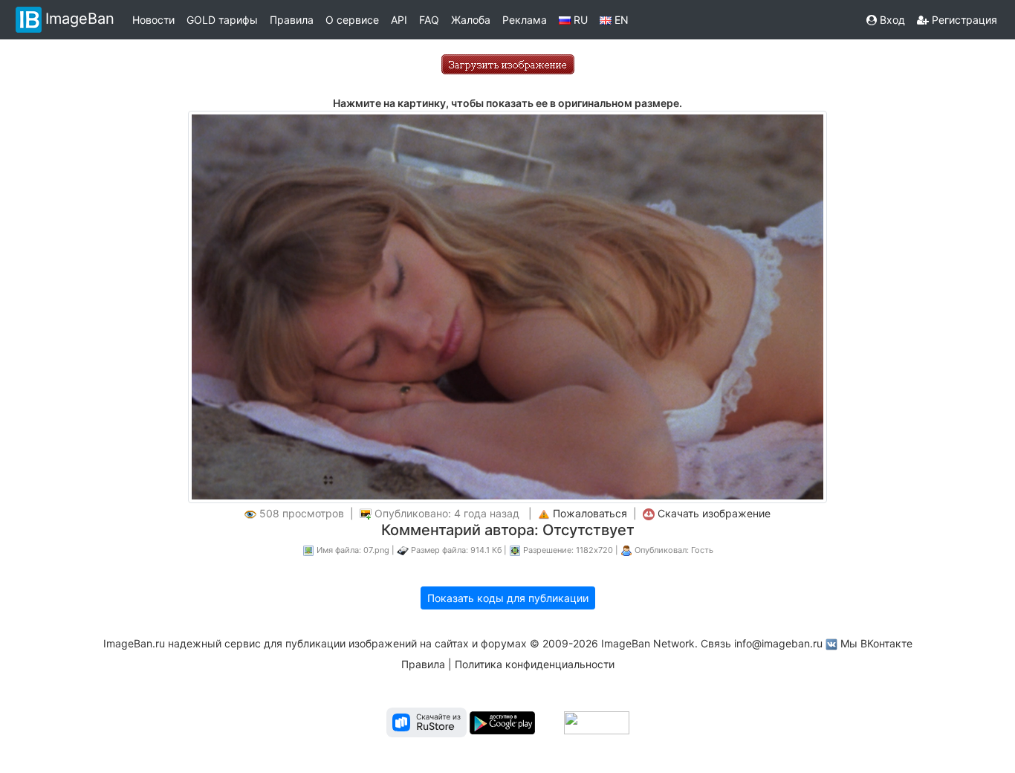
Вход (891, 19)
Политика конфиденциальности (534, 664)
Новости (153, 19)
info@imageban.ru (778, 643)
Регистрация (963, 19)
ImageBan (79, 19)
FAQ (429, 19)
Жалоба (470, 19)
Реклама (524, 19)
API (399, 19)
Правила (292, 19)
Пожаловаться (590, 513)
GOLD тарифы (222, 19)
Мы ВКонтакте (876, 643)
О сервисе (352, 19)
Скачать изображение (714, 513)
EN (620, 19)
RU (579, 19)
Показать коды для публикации (507, 598)
